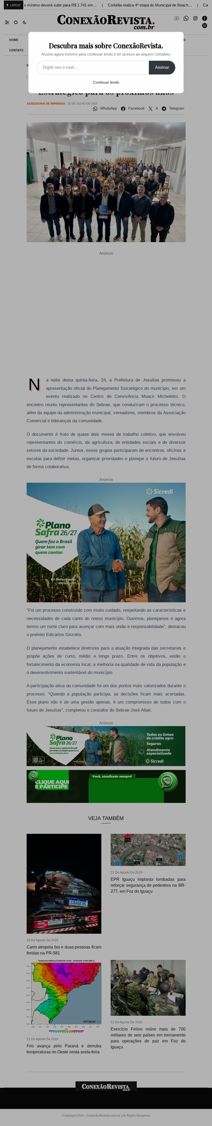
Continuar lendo (106, 82)
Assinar (162, 67)
